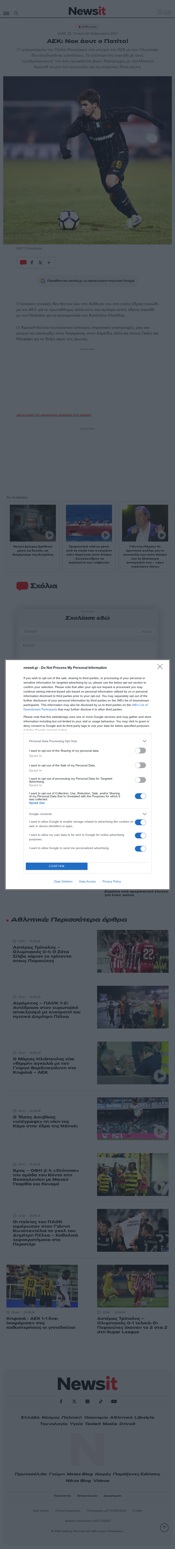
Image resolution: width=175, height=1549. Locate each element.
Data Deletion (63, 881)
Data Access (87, 881)
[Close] (161, 668)
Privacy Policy (111, 881)
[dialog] (87, 774)
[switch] (140, 750)
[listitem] (87, 741)
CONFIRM (57, 866)
